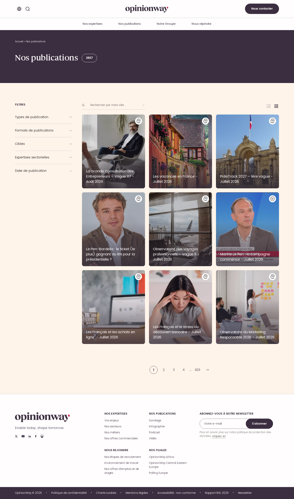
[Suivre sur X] (16, 436)
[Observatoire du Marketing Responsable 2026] (247, 307)
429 (197, 370)
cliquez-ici (218, 436)
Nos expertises (115, 414)
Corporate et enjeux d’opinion (38, 156)
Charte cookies (106, 493)
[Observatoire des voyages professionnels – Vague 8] (180, 229)
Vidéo (153, 439)
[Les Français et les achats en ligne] (113, 307)
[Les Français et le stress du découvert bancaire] (180, 307)
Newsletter (245, 493)
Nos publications (129, 24)
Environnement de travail (121, 463)
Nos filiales (158, 450)
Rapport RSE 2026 (217, 493)
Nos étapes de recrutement (122, 457)
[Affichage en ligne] (268, 106)
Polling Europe (158, 473)
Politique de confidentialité (69, 493)
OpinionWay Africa (161, 457)
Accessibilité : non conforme (176, 493)
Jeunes (24, 154)
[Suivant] (207, 370)
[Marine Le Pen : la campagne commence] (247, 229)
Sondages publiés (31, 116)
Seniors (24, 143)
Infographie (27, 135)
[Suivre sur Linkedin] (30, 436)
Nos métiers (112, 433)
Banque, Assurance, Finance (38, 179)
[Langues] (19, 9)
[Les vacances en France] (180, 151)
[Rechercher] (27, 9)
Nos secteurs (112, 427)
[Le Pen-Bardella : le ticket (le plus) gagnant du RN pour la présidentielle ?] (113, 229)
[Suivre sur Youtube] (23, 436)
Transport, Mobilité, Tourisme (38, 184)
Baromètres (29, 127)
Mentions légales (137, 493)
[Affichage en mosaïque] (276, 106)
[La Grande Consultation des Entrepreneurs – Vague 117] (113, 151)
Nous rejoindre (116, 450)
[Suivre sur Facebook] (35, 436)
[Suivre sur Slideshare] (42, 436)
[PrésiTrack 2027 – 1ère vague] (247, 151)
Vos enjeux (111, 421)
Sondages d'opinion (34, 122)
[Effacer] (143, 105)
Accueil (19, 41)
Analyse (25, 129)
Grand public (28, 148)
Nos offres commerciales (121, 439)
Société (24, 168)
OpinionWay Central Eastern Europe (168, 465)
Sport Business (29, 162)
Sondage (155, 421)
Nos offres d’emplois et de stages (121, 471)
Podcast (25, 141)
